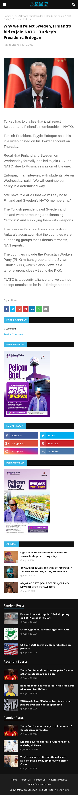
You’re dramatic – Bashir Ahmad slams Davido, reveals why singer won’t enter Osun (44, 760)
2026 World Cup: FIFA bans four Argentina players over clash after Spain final (45, 702)
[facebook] (21, 435)
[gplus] (21, 443)
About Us (25, 779)
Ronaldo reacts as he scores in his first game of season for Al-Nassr (47, 687)
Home (7, 16)
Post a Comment (14, 334)
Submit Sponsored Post (39, 784)
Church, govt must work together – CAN (44, 629)
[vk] (57, 451)
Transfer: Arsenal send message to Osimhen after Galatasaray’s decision (47, 672)
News (14, 16)
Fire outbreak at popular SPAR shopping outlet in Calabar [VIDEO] (44, 616)
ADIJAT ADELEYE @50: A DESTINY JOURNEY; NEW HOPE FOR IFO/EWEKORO (45, 585)
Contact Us (39, 779)
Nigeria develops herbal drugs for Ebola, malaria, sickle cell (45, 743)
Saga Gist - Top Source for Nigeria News (48, 789)
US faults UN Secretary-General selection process (45, 646)
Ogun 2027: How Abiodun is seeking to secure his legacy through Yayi (43, 554)
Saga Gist (11, 44)
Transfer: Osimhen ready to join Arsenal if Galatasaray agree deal (46, 728)
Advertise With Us (58, 779)
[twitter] (57, 435)
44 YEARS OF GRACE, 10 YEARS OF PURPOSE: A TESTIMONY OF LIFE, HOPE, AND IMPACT (46, 569)
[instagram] (21, 451)
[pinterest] (57, 443)
